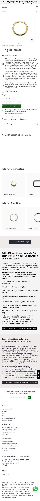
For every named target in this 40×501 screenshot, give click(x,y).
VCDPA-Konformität (7, 491)
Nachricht (4, 450)
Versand (4, 102)
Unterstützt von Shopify (9, 497)
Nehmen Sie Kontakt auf (9, 446)
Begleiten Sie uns (7, 420)
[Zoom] (32, 39)
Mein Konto (5, 434)
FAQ (3, 416)
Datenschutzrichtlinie (8, 432)
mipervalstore (17, 169)
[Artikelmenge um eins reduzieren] (3, 98)
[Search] (36, 11)
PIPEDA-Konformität (22, 489)
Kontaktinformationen (9, 448)
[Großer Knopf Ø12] (14, 185)
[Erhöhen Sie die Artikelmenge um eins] (9, 98)
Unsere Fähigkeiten (7, 441)
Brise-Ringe (19, 45)
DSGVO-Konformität (8, 489)
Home (3, 45)
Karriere (4, 411)
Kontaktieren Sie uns (8, 418)
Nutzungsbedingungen (9, 429)
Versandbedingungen (8, 493)
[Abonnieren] (29, 397)
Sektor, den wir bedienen (9, 443)
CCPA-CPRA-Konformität (9, 487)
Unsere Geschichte (7, 409)
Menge (4, 95)
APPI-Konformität (23, 487)
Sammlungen (10, 45)
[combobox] (20, 11)
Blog (3, 413)
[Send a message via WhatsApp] (35, 488)
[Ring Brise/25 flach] (14, 219)
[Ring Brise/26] (14, 151)
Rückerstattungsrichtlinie (9, 427)
